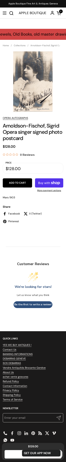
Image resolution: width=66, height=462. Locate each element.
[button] (11, 13)
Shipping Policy (12, 394)
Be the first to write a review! (33, 304)
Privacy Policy (11, 390)
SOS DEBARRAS (12, 363)
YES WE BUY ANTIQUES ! (17, 345)
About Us (8, 372)
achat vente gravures (15, 376)
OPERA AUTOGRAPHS (15, 118)
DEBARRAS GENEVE (14, 358)
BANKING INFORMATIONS (18, 354)
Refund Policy (11, 381)
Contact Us (9, 349)
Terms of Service (13, 399)
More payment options (49, 190)
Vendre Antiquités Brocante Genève (24, 367)
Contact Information (15, 386)
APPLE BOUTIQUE (32, 13)
